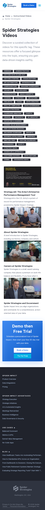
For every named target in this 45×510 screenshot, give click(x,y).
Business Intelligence (13, 136)
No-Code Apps (8, 443)
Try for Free (22, 356)
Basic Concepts (26, 94)
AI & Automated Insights (11, 407)
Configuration (10, 86)
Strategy (20, 98)
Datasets (19, 117)
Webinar (7, 71)
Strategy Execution (9, 399)
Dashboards (21, 90)
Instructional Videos (22, 16)
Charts (29, 113)
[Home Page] (9, 5)
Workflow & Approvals (14, 152)
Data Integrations (8, 383)
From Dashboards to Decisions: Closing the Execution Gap (22, 463)
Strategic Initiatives (9, 403)
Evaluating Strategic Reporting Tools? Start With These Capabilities (22, 471)
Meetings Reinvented (10, 411)
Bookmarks (9, 144)
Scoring (7, 98)
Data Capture (30, 156)
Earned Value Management (15, 125)
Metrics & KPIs (7, 435)
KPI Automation (10, 82)
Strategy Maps (10, 148)
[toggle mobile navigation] (39, 5)
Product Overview (9, 379)
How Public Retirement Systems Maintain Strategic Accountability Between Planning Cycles (22, 467)
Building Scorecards (30, 86)
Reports (29, 132)
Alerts (21, 144)
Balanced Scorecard (13, 132)
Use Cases (7, 428)
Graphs (7, 117)
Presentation (10, 94)
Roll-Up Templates (12, 106)
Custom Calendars (28, 140)
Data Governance (32, 106)
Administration (22, 71)
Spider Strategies (11, 109)
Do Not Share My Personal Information (18, 505)
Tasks (19, 102)
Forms (6, 159)
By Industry (33, 117)
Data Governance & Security (13, 419)
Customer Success (12, 156)
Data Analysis (33, 102)
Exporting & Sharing (13, 121)
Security (8, 90)
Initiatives (32, 98)
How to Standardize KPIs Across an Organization (20, 459)
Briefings (31, 136)
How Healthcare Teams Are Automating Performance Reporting (22, 455)
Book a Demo (28, 5)
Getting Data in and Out (14, 75)
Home (7, 16)
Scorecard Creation (12, 113)
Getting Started (11, 79)
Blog (5, 452)
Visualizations (29, 79)
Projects (8, 102)
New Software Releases (14, 129)
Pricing (5, 387)
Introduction (28, 82)
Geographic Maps (21, 159)
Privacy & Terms (5, 505)
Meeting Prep (9, 140)
